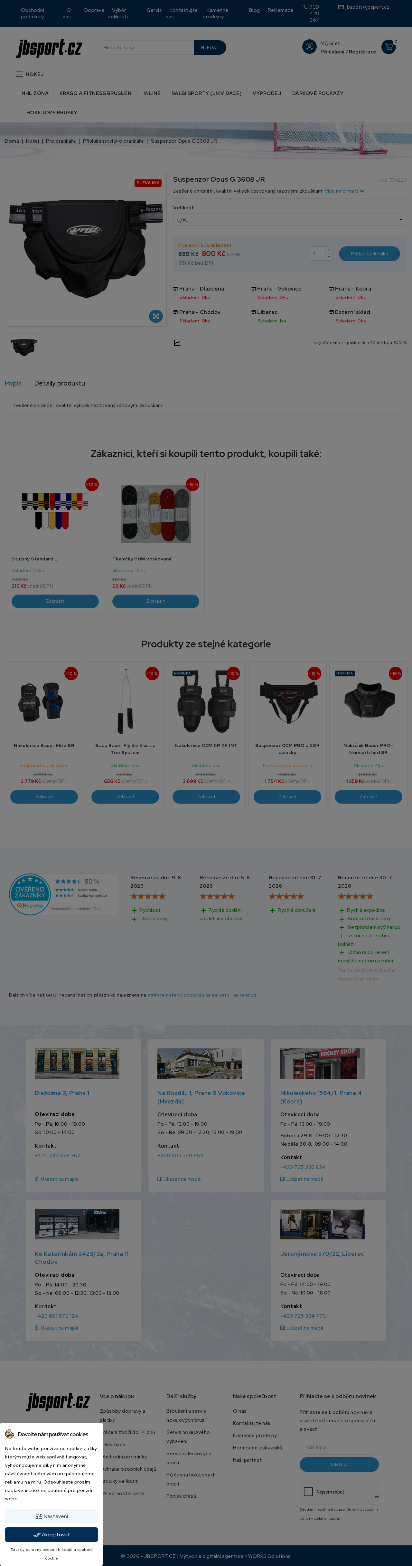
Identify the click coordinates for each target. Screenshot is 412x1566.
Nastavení (51, 1517)
